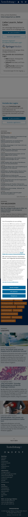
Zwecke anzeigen (14, 287)
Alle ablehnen (14, 291)
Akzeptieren (14, 296)
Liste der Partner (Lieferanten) (10, 282)
